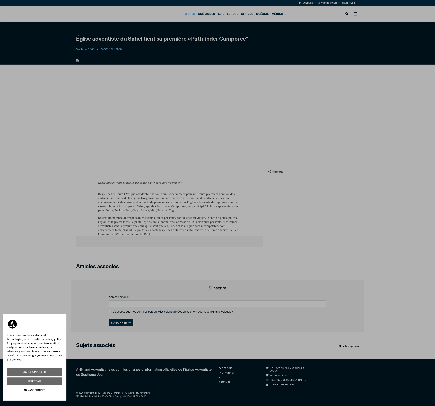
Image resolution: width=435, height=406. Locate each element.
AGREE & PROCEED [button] (34, 372)
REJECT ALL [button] (35, 381)
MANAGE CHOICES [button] (34, 390)
